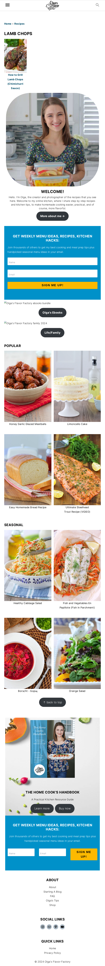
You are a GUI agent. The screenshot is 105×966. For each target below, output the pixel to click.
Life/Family (53, 332)
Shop (52, 905)
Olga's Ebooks (52, 312)
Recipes (19, 23)
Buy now (65, 808)
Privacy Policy (52, 952)
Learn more (42, 808)
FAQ (52, 896)
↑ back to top (52, 702)
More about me (51, 216)
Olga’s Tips (52, 900)
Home (7, 23)
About (52, 887)
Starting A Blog (52, 891)
